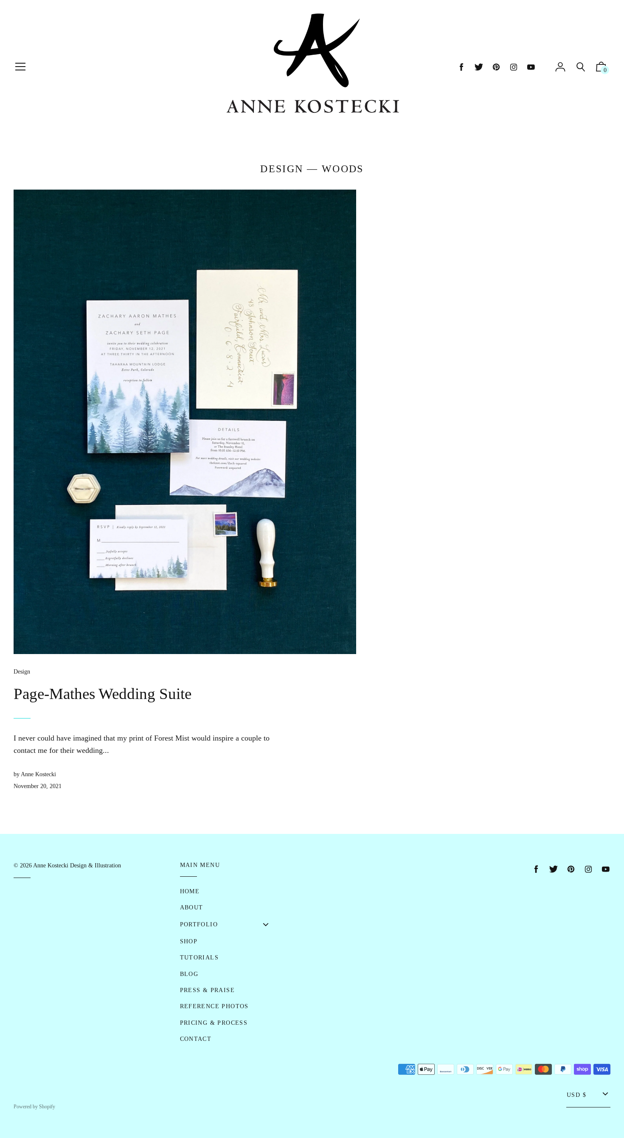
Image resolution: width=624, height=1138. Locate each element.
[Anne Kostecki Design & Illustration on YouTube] (531, 67)
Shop (189, 941)
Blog (189, 974)
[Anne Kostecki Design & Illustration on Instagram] (513, 67)
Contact (196, 1039)
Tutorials (199, 957)
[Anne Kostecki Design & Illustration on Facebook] (461, 67)
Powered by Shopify (34, 1107)
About (191, 907)
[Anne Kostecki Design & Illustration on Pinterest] (496, 67)
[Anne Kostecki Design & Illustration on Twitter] (478, 67)
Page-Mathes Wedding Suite (102, 693)
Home (190, 891)
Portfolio (199, 924)
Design (281, 168)
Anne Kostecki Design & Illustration (77, 865)
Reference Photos (214, 1006)
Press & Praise (207, 990)
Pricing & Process (214, 1023)
